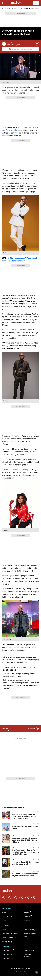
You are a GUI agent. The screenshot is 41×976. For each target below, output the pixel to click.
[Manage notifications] (36, 972)
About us (5, 930)
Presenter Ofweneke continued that (17, 330)
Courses (27, 920)
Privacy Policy (7, 942)
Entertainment (7, 916)
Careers (27, 916)
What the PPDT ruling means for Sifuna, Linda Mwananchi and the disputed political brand (24, 816)
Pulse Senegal (29, 950)
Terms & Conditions (9, 938)
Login (36, 3)
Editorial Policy (29, 930)
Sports (26, 912)
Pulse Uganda (7, 958)
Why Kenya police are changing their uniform (25, 827)
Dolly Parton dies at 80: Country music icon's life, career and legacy (25, 863)
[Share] (37, 44)
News (13, 812)
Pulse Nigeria (6, 950)
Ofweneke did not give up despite (16, 470)
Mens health (15, 8)
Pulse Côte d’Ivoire (28, 955)
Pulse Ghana (6, 954)
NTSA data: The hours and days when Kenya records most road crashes (25, 875)
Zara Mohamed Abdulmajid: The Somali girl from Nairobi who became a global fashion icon (25, 852)
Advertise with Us (8, 934)
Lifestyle (7, 8)
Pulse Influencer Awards (30, 935)
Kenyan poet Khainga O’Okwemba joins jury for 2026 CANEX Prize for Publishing (24, 840)
